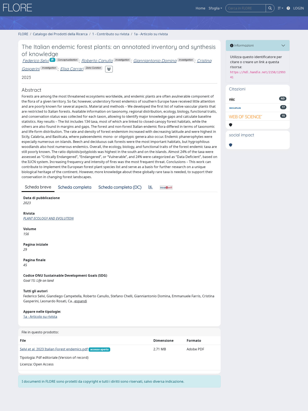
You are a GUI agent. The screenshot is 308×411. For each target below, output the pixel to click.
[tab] (150, 187)
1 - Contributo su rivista (110, 34)
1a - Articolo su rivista (151, 34)
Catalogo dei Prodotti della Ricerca (60, 34)
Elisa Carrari (71, 68)
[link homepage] (19, 8)
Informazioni (243, 45)
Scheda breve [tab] (38, 186)
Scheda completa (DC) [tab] (119, 187)
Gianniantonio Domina (154, 60)
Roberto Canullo (97, 60)
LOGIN (298, 8)
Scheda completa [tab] (74, 187)
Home (200, 8)
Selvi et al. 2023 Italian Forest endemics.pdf (54, 349)
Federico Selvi (35, 60)
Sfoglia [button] (214, 8)
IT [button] (279, 8)
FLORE (23, 34)
